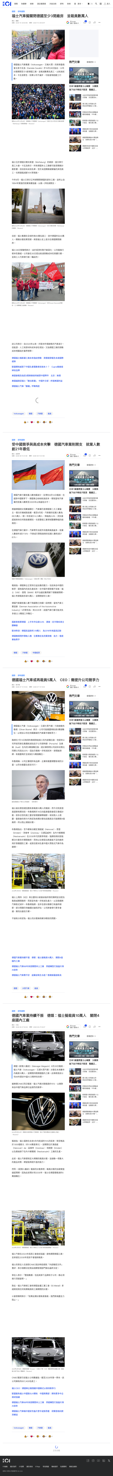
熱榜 (69, 4)
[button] (89, 22)
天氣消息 (52, 4)
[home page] (7, 4)
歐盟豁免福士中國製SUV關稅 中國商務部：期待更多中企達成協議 (37, 1395)
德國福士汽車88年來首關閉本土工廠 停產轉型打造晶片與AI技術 (38, 968)
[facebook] (88, 1460)
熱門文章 (74, 62)
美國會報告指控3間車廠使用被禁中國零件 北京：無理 (36, 375)
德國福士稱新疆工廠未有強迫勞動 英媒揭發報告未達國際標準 (37, 360)
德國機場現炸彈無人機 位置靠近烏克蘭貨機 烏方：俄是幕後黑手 (37, 638)
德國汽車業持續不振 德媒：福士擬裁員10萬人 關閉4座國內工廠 (37, 959)
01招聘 (21, 1466)
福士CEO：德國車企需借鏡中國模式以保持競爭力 (34, 1388)
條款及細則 (73, 1466)
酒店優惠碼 (41, 4)
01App (37, 1466)
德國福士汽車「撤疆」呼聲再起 (26, 386)
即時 (62, 4)
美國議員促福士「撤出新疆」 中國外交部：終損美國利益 (37, 381)
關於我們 (13, 1466)
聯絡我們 (55, 1466)
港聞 (16, 4)
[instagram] (93, 1460)
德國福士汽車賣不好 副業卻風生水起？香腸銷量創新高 (36, 975)
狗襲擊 (23, 4)
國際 (13, 11)
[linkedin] (103, 1460)
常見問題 (46, 1466)
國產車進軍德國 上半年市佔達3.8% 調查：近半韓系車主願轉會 (38, 624)
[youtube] (98, 1460)
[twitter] (109, 1460)
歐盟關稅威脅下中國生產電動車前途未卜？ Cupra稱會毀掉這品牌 (37, 368)
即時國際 (21, 11)
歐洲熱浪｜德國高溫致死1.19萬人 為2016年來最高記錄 (36, 631)
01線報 (5, 1466)
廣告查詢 (29, 1466)
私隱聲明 (63, 1466)
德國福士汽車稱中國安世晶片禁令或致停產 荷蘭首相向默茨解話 (37, 1413)
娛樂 (32, 4)
